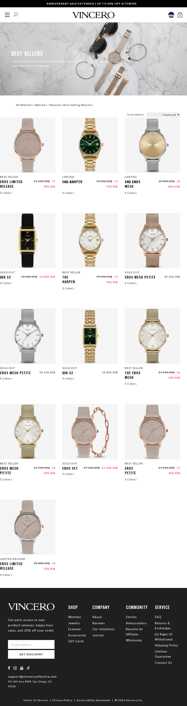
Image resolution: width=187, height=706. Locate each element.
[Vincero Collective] (93, 13)
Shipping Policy (166, 645)
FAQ (158, 617)
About (97, 617)
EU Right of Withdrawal (164, 636)
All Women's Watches (31, 105)
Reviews (98, 623)
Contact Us (163, 662)
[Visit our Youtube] (22, 668)
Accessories (77, 635)
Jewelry (74, 623)
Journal (98, 635)
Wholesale (134, 640)
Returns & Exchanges (163, 625)
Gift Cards (76, 641)
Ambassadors (136, 623)
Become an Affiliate (134, 631)
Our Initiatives (103, 629)
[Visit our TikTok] (28, 668)
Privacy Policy (62, 700)
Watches (74, 617)
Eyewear (74, 629)
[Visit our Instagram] (15, 668)
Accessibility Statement (93, 700)
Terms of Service (35, 700)
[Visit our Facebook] (9, 668)
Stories (131, 617)
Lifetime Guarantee (163, 654)
